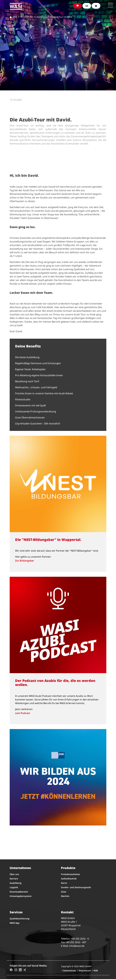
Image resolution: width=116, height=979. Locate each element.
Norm (64, 883)
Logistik (14, 887)
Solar (63, 891)
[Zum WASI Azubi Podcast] (58, 625)
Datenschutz (69, 970)
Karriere (14, 878)
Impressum (85, 970)
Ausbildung (42, 17)
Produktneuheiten (70, 874)
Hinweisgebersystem (21, 896)
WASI (14, 17)
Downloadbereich (19, 891)
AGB (95, 970)
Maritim (65, 896)
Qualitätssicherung (19, 918)
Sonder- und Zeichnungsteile (76, 887)
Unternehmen (26, 17)
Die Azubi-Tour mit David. (61, 17)
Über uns (14, 874)
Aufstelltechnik (69, 878)
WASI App (14, 922)
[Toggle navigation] (110, 5)
